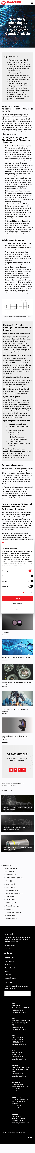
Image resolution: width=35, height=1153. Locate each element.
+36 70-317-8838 (17, 1121)
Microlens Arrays (11, 890)
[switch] (30, 576)
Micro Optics (9, 887)
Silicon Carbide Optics (12, 912)
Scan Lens (9, 909)
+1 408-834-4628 (17, 1057)
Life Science (14, 783)
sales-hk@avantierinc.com (20, 1108)
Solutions (7, 964)
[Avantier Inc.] (11, 3)
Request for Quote (10, 978)
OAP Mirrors (9, 896)
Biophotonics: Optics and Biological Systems (16, 657)
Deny (17, 609)
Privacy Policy (8, 948)
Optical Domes (10, 900)
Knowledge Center (9, 915)
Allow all (17, 598)
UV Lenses (5, 632)
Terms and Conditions (10, 945)
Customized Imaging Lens (13, 878)
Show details (26, 593)
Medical (21, 783)
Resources (6, 865)
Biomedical (7, 783)
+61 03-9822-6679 (18, 1089)
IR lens (8, 881)
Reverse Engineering (12, 906)
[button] (11, 770)
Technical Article (9, 918)
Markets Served (9, 968)
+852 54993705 (17, 1106)
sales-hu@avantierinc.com (20, 1123)
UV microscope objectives (8, 785)
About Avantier (9, 961)
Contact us (7, 975)
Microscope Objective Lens (13, 893)
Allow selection (17, 603)
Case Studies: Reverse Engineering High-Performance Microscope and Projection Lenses (15, 737)
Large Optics (9, 884)
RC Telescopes (10, 903)
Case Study (7, 871)
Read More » (4, 635)
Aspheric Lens (10, 874)
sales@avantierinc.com (19, 1012)
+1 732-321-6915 (17, 1010)
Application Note (9, 868)
